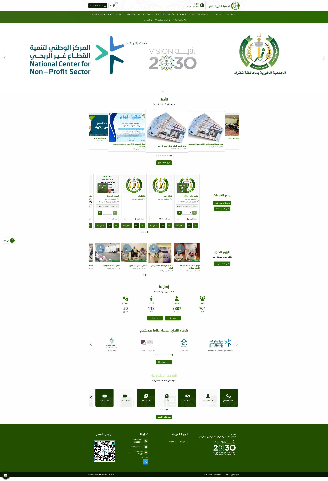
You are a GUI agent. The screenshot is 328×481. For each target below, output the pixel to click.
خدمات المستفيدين (165, 14)
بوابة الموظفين (131, 14)
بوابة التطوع (98, 14)
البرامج (181, 14)
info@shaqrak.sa (136, 450)
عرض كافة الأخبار (164, 166)
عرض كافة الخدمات (164, 421)
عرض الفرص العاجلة (222, 212)
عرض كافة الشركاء (164, 366)
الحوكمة (148, 14)
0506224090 (138, 446)
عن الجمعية (218, 14)
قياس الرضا (179, 20)
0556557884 (138, 443)
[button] (4, 60)
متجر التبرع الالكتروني (198, 14)
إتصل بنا (155, 322)
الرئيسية (230, 14)
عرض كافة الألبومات (222, 267)
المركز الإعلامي (163, 20)
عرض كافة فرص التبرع (222, 207)
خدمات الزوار (114, 14)
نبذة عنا (173, 322)
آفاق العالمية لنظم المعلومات (96, 478)
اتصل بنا (147, 20)
